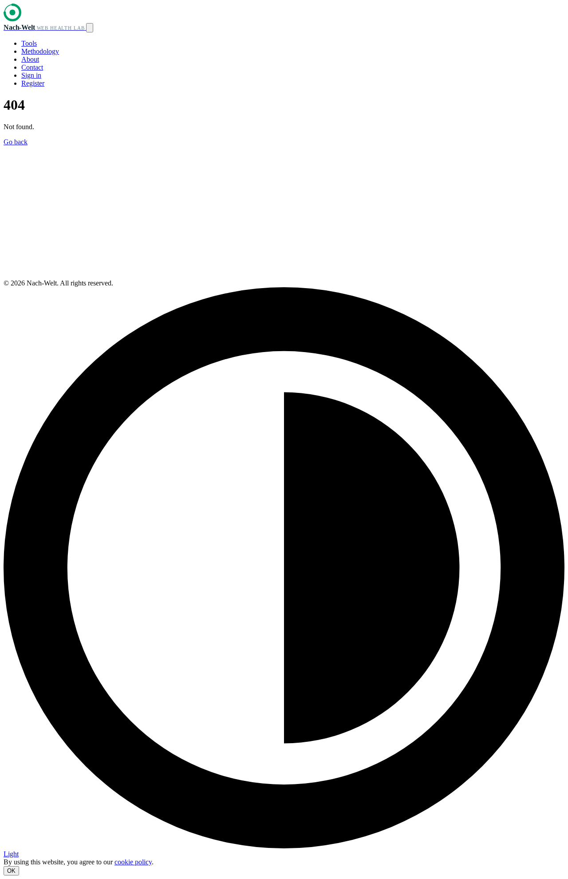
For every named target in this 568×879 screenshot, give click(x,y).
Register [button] (32, 83)
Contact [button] (32, 67)
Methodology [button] (40, 51)
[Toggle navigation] (89, 27)
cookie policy (133, 862)
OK (11, 870)
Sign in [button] (31, 75)
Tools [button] (29, 43)
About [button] (30, 59)
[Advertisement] (284, 212)
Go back (16, 142)
